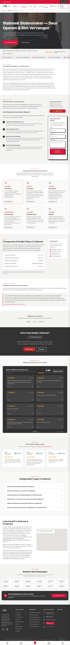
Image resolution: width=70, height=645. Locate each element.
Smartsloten (18, 628)
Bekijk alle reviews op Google (44, 446)
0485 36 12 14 (57, 111)
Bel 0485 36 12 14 (10, 42)
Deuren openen (19, 617)
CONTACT (54, 6)
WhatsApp (41, 349)
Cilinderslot (18, 614)
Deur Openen (35, 596)
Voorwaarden (45, 639)
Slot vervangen (19, 626)
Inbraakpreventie (19, 621)
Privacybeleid (38, 639)
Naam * (51, 127)
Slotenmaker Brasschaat (34, 617)
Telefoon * (52, 133)
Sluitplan (18, 631)
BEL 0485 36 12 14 (59, 596)
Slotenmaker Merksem (34, 619)
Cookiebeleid (53, 639)
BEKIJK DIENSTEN (62, 6)
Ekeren (34, 321)
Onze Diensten (25, 42)
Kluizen (17, 624)
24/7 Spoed (18, 612)
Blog (31, 6)
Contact (40, 6)
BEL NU (64, 2)
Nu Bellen (29, 349)
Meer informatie (8, 201)
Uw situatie (52, 139)
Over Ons (35, 6)
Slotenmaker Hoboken (34, 621)
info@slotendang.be (50, 619)
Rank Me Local (62, 640)
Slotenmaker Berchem (34, 624)
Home (9, 6)
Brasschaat (41, 321)
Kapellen (28, 321)
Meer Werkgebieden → (34, 626)
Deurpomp (18, 619)
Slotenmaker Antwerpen (34, 612)
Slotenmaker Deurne (34, 614)
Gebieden (9, 10)
